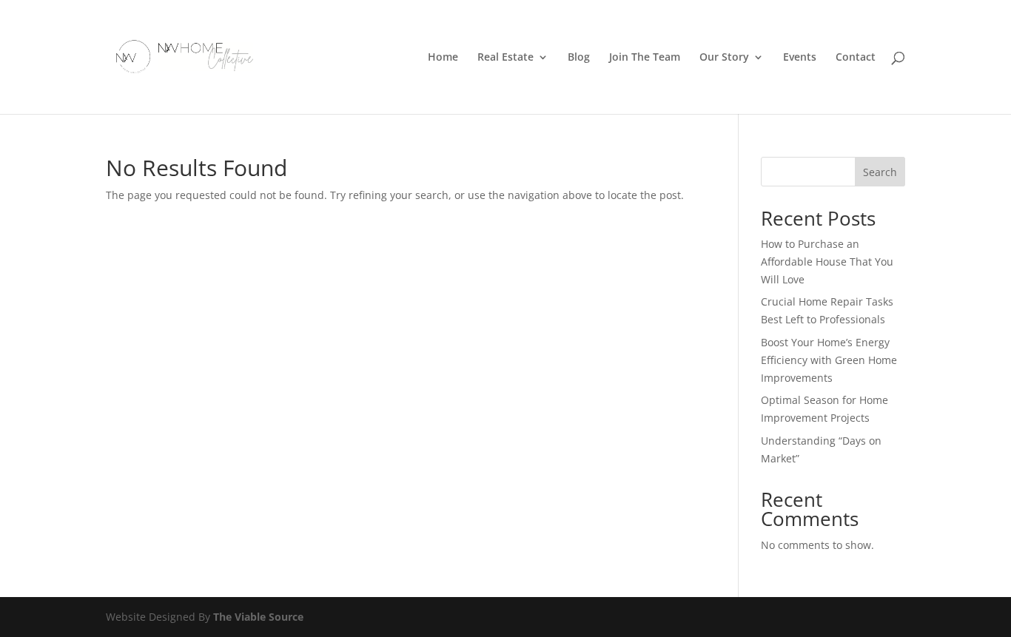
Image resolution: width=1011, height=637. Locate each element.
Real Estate (505, 58)
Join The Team (644, 58)
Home (443, 58)
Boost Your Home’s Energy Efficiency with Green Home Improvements (829, 360)
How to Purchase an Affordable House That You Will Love (827, 261)
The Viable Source (258, 617)
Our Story (724, 58)
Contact (856, 58)
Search (880, 172)
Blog (579, 58)
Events (799, 58)
